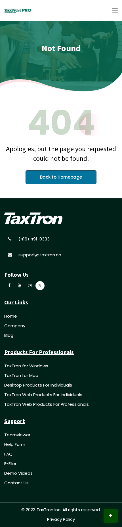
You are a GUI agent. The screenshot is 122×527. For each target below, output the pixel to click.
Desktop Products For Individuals (38, 385)
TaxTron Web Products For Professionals (46, 404)
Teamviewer (17, 435)
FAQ (8, 454)
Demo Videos (18, 473)
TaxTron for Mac (21, 375)
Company (14, 326)
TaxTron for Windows (26, 366)
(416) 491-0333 (34, 239)
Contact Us (16, 483)
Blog (8, 335)
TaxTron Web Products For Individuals (43, 395)
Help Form (14, 444)
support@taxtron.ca (39, 255)
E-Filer (10, 464)
